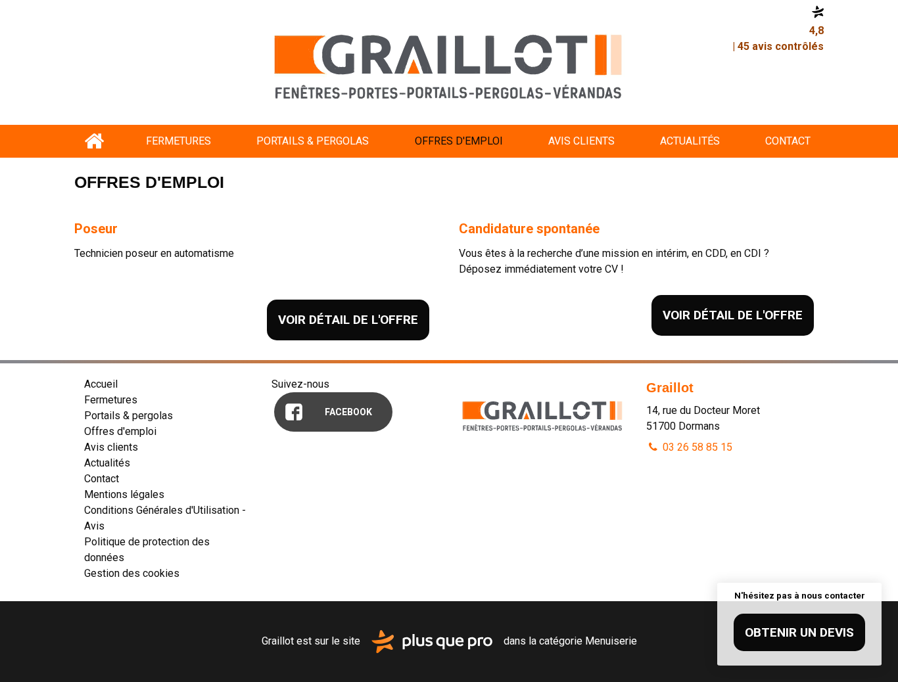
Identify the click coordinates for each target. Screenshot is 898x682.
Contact (788, 141)
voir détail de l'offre (348, 319)
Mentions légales (124, 494)
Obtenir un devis (799, 632)
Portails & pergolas (312, 141)
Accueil (93, 141)
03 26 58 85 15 (696, 447)
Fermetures (178, 141)
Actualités (690, 141)
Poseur (96, 229)
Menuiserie (611, 641)
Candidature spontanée (529, 229)
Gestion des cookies (131, 573)
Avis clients (581, 141)
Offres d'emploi (459, 141)
